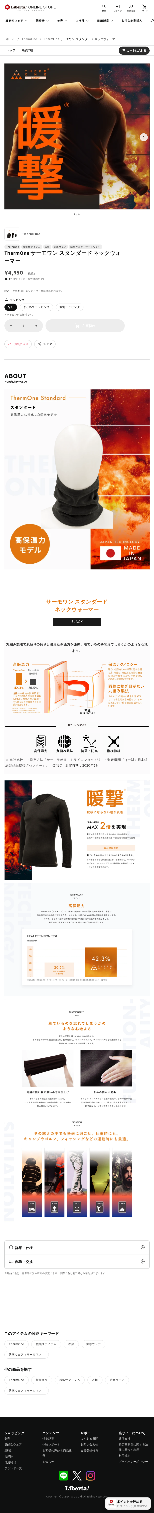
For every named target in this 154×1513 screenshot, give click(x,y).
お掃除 (82, 21)
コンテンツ (51, 1433)
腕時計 (42, 21)
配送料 (16, 290)
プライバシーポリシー (133, 1461)
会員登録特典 (89, 1450)
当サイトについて (132, 1433)
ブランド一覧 (13, 1468)
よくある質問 (89, 1438)
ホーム (10, 39)
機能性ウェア (16, 21)
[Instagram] (90, 1476)
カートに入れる (134, 50)
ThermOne (29, 39)
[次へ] (144, 137)
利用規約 (125, 1455)
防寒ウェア (93, 1344)
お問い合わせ (89, 1444)
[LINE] (63, 1476)
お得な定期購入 (132, 21)
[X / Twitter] (77, 1476)
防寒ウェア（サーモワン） (26, 1354)
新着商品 (42, 1380)
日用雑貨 (105, 21)
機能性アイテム (46, 1344)
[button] (145, 8)
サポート (87, 1433)
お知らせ (48, 1461)
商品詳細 (27, 50)
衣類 (71, 1344)
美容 (62, 21)
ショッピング (14, 1433)
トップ (11, 50)
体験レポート (51, 1444)
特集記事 (48, 1438)
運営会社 (125, 1438)
